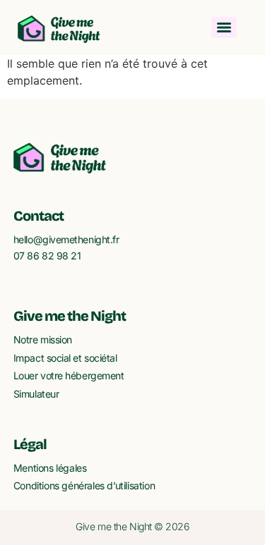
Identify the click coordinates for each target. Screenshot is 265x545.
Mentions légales (50, 468)
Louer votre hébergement (68, 375)
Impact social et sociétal (65, 358)
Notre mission (42, 339)
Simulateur (36, 394)
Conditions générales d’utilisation (84, 485)
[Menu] (224, 27)
